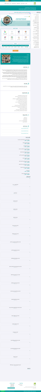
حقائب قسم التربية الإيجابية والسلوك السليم (36, 44)
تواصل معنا (7, 3)
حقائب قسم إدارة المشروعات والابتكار (36, 31)
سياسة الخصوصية (20, 384)
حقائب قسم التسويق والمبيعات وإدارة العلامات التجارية (36, 28)
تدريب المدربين (37, 15)
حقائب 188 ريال (18, 3)
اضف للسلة (15, 50)
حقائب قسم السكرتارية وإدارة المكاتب (36, 24)
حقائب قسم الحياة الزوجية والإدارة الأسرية (36, 42)
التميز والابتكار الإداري (27, 7)
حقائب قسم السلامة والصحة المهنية (36, 35)
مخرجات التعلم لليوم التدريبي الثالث (24, 133)
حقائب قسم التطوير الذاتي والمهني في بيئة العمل (36, 22)
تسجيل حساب (6, 0)
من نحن (10, 3)
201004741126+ (33, 0)
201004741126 (29, 0)
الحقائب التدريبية (23, 3)
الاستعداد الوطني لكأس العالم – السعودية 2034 (36, 47)
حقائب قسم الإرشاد (37, 45)
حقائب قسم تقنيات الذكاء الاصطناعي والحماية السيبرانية (36, 37)
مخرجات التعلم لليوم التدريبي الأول (24, 128)
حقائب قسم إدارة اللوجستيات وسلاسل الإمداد (36, 33)
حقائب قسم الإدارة (32, 7)
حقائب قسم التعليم (37, 16)
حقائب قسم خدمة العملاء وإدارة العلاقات (36, 30)
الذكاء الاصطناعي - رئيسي (36, 14)
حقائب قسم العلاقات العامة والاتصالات (36, 26)
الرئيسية (26, 3)
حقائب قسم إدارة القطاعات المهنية (36, 38)
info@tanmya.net (25, 0)
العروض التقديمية (14, 3)
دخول (9, 0)
